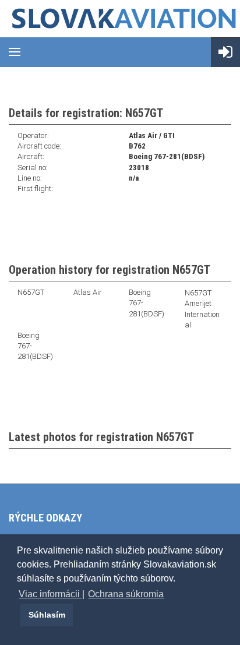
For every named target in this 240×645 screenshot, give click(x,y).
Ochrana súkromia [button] (126, 594)
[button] (18, 614)
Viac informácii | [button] (51, 594)
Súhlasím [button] (47, 614)
